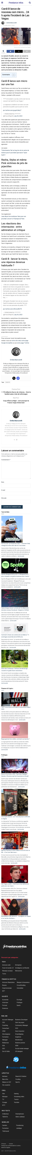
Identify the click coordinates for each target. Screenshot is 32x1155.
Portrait (4, 1005)
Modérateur (19, 1040)
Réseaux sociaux (7, 971)
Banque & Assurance (23, 982)
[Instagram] (18, 378)
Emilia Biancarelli (12, 22)
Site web (3, 498)
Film (3, 1093)
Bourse (4, 985)
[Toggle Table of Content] (13, 74)
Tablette (5, 1117)
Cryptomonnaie (7, 988)
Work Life (5, 1122)
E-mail (3, 490)
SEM (16, 1045)
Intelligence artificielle (22, 968)
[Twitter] (14, 378)
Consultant (5, 1028)
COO (16, 1028)
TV (3, 1099)
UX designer (19, 1051)
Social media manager (22, 1048)
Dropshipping (19, 1034)
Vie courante (6, 1085)
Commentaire (6, 460)
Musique (4, 1096)
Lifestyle (5, 1073)
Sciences (5, 1008)
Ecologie (19, 1000)
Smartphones (19, 1114)
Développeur (6, 1034)
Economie (5, 1000)
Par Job (4, 1016)
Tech (4, 962)
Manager (5, 1040)
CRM (3, 1031)
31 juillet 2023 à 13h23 (9, 25)
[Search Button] (30, 2)
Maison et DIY (6, 1082)
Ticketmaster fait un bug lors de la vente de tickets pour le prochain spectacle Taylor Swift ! (15, 153)
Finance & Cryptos (9, 979)
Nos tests (6, 1110)
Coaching (5, 1025)
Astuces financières (8, 982)
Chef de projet (19, 1022)
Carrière (4, 1125)
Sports (17, 1082)
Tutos (4, 974)
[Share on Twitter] (19, 51)
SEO (3, 1048)
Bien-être (5, 1079)
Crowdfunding (21, 985)
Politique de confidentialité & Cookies (11, 1145)
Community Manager (21, 1025)
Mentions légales (5, 1147)
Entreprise (18, 965)
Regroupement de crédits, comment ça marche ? (15, 739)
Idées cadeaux (20, 1117)
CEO (3, 1022)
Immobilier (20, 988)
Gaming (16, 1093)
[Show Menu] (2, 2)
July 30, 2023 (18, 116)
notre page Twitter (23, 343)
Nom (2, 482)
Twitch (16, 1099)
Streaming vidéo (19, 1096)
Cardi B (8, 382)
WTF (3, 1105)
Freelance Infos (16, 3)
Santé (18, 1005)
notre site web (16, 340)
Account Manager (7, 1019)
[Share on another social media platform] (27, 51)
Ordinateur (5, 1114)
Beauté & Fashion (20, 1076)
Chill (4, 1090)
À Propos (3, 1143)
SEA (3, 1045)
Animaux (4, 1076)
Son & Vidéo (6, 1051)
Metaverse (18, 971)
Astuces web (6, 965)
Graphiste (18, 1037)
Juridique (19, 1128)
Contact (11, 1143)
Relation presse (20, 1043)
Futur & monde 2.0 (8, 968)
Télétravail (5, 1131)
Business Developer (21, 1019)
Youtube (16, 1102)
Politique (19, 1002)
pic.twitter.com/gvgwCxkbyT (12, 110)
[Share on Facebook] (10, 51)
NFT (3, 991)
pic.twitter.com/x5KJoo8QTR (12, 309)
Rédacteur (5, 1043)
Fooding (17, 1079)
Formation (5, 1037)
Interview (5, 1002)
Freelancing (19, 1125)
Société (5, 996)
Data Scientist (19, 1031)
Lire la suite (21, 556)
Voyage (4, 1102)
